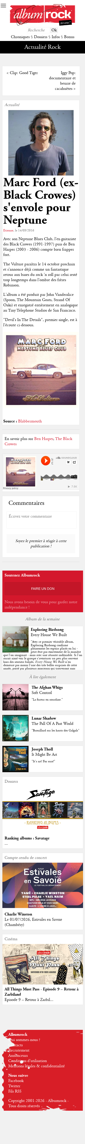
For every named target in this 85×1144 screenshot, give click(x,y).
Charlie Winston (18, 914)
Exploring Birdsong (47, 629)
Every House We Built (49, 635)
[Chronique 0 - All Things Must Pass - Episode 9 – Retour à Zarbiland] (42, 969)
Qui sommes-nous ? (24, 1040)
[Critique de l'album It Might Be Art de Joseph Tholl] (15, 771)
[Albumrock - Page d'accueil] (42, 24)
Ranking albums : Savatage (27, 838)
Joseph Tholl (42, 749)
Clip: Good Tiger (24, 73)
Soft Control (42, 692)
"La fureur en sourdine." (47, 699)
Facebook (16, 1081)
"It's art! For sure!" (43, 761)
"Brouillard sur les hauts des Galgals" (55, 730)
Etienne (8, 230)
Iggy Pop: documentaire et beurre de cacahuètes (62, 80)
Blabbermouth (30, 421)
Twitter (14, 1086)
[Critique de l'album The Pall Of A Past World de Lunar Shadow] (15, 740)
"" (42, 657)
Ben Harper (43, 439)
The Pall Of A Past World (52, 723)
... (6, 843)
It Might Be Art (44, 754)
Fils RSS (14, 1091)
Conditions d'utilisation (27, 1061)
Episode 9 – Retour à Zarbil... (29, 999)
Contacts (15, 1045)
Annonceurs (18, 1055)
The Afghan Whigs (47, 687)
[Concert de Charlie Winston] (42, 907)
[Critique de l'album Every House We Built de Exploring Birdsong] (15, 651)
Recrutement (18, 1050)
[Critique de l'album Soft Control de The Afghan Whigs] (15, 709)
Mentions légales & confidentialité (36, 1066)
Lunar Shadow (44, 718)
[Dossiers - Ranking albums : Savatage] (42, 831)
